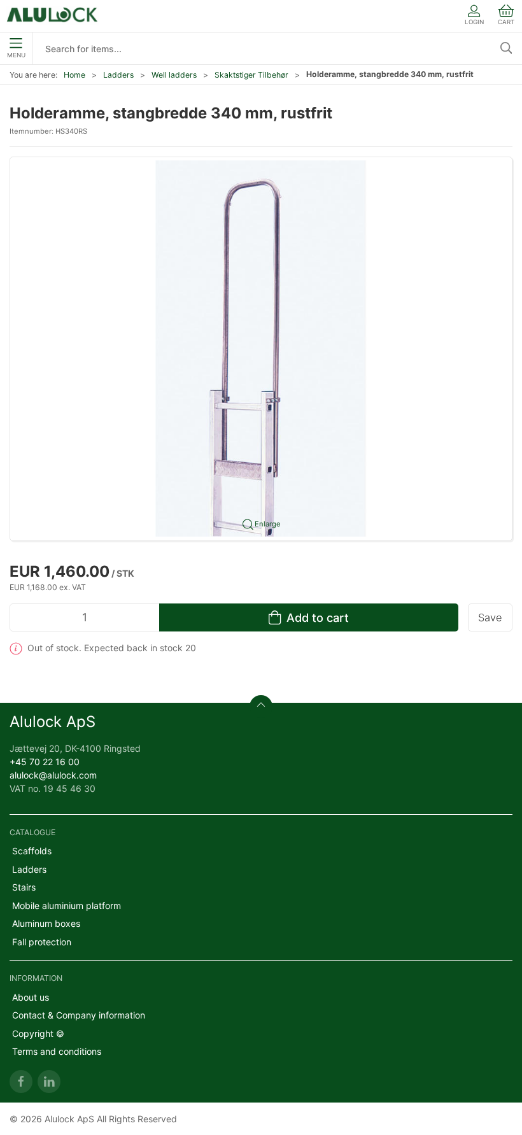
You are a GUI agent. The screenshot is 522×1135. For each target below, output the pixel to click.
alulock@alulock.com (53, 775)
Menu (16, 55)
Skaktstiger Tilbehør (251, 75)
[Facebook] (21, 1081)
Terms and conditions (56, 1051)
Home (74, 75)
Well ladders (174, 75)
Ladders (118, 75)
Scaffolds (32, 850)
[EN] (52, 16)
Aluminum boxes (46, 923)
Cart (506, 21)
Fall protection (41, 941)
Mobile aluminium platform (66, 905)
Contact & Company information (78, 1015)
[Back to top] (261, 706)
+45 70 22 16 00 (45, 761)
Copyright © (38, 1033)
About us (30, 997)
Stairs (24, 887)
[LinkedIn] (49, 1081)
